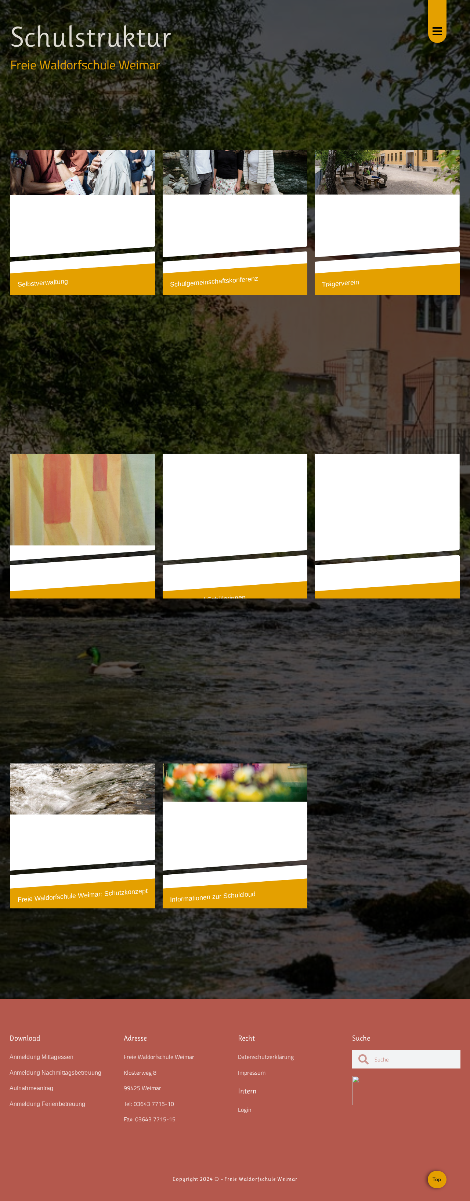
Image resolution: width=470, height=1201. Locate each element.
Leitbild (28, 601)
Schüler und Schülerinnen (208, 600)
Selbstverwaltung (43, 282)
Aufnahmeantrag (31, 1088)
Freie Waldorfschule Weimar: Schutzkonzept (83, 895)
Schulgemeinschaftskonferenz (214, 281)
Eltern (330, 602)
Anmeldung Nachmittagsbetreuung (55, 1073)
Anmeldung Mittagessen (41, 1057)
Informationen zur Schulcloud (213, 896)
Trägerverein (340, 283)
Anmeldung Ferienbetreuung (48, 1104)
